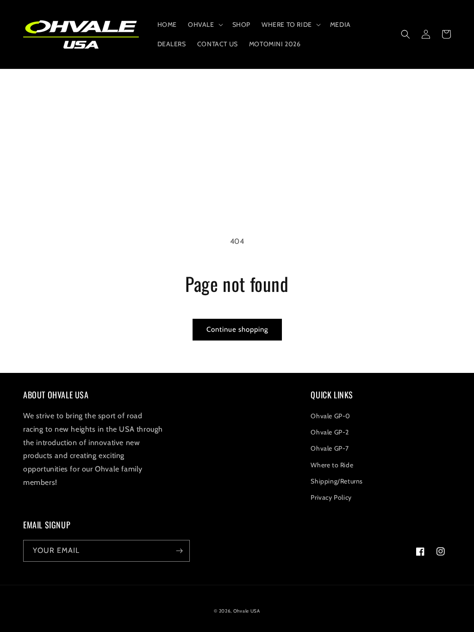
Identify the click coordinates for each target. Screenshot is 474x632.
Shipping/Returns (337, 481)
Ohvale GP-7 (330, 448)
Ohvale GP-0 (330, 416)
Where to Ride (332, 465)
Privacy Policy (331, 497)
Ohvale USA (246, 611)
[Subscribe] (179, 551)
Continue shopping (237, 329)
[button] (204, 24)
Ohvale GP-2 (330, 432)
